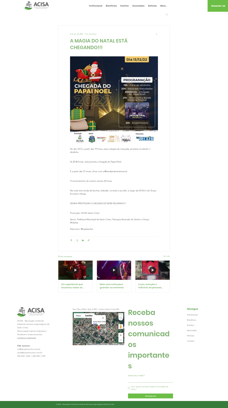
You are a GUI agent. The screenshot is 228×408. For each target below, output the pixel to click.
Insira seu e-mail (136, 375)
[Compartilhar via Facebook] (71, 240)
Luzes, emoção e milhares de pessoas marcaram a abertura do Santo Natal (152, 286)
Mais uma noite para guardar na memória (112, 286)
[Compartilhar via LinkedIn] (83, 240)
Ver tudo (166, 256)
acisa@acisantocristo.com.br (29, 352)
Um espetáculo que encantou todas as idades (72, 286)
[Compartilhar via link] (89, 240)
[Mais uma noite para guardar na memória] (114, 270)
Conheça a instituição (26, 338)
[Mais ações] (156, 34)
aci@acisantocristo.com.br (28, 349)
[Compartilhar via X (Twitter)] (77, 240)
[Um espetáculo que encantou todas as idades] (75, 270)
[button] (167, 14)
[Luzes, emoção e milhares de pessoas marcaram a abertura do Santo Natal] (152, 270)
